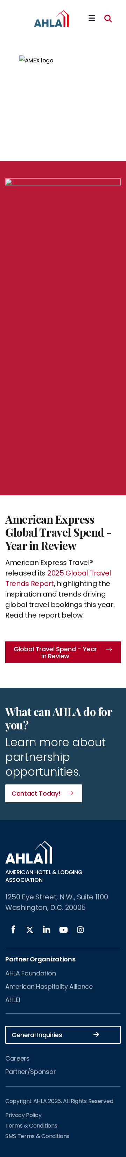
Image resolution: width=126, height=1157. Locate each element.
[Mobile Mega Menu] (92, 18)
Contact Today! (36, 793)
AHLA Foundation (30, 973)
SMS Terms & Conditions (37, 1136)
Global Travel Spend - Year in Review (55, 652)
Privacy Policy (23, 1115)
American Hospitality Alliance (49, 986)
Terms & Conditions (31, 1126)
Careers (17, 1058)
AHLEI (12, 999)
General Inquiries (37, 1034)
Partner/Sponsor (30, 1071)
